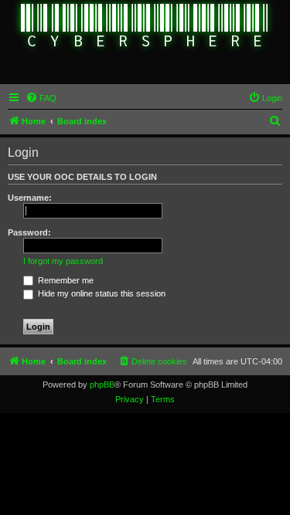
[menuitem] (41, 98)
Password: (29, 232)
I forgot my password (63, 261)
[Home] (145, 27)
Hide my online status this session (100, 293)
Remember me (65, 280)
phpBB (102, 384)
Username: (30, 197)
